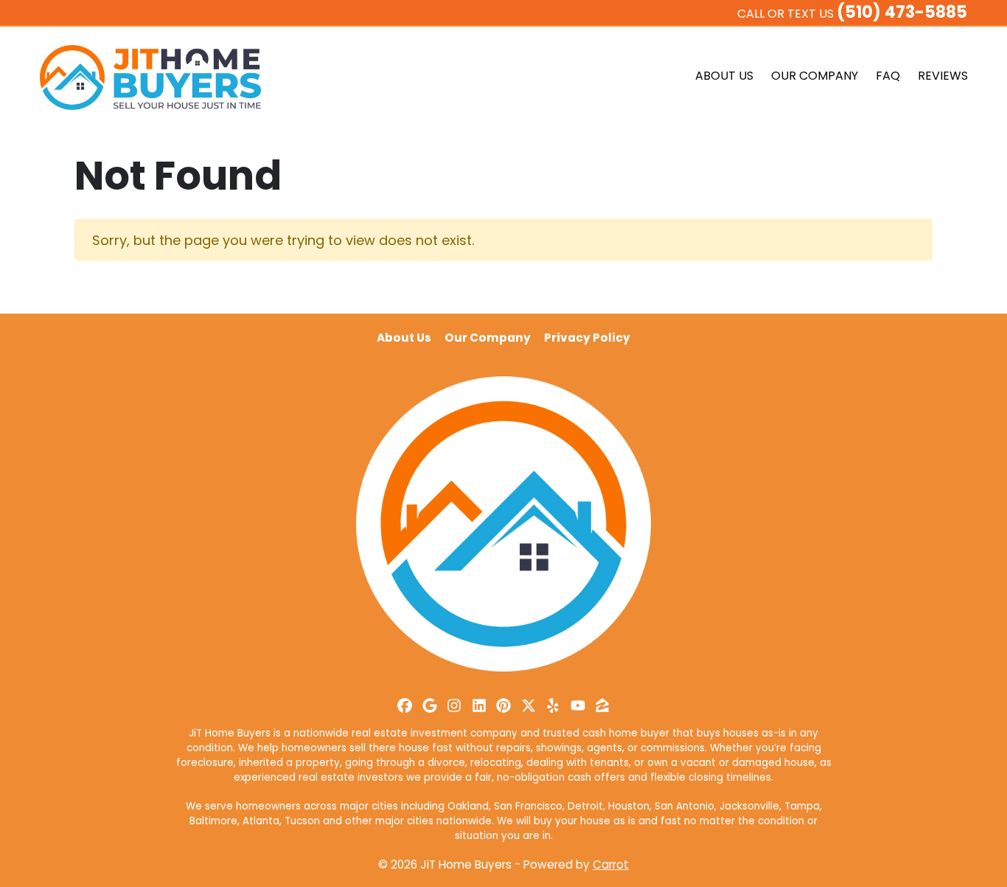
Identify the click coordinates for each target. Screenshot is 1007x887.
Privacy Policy (587, 337)
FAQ (888, 75)
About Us (724, 75)
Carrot (611, 864)
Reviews (943, 75)
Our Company (814, 75)
